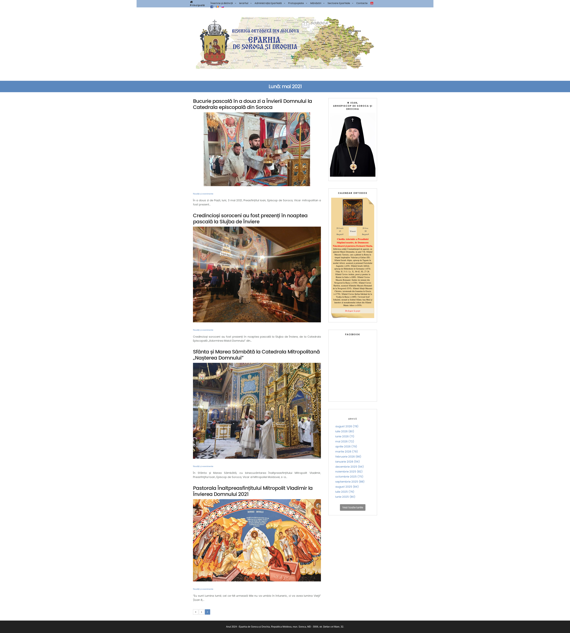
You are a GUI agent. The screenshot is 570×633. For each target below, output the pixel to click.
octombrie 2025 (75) (349, 476)
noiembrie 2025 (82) (349, 471)
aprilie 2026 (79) (346, 446)
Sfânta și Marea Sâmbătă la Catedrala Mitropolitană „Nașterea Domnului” (256, 354)
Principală (197, 5)
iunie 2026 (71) (344, 436)
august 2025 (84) (347, 486)
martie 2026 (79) (346, 451)
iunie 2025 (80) (345, 497)
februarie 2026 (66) (348, 456)
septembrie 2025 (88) (350, 481)
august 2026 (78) (346, 426)
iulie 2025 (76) (344, 492)
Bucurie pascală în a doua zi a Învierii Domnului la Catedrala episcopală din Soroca (252, 104)
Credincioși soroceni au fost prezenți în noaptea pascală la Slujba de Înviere (250, 218)
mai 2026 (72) (344, 441)
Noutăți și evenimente (203, 194)
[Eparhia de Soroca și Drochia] (285, 43)
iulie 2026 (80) (344, 431)
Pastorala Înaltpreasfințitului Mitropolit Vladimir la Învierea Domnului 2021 (253, 491)
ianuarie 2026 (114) (347, 461)
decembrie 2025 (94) (349, 466)
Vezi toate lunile (352, 507)
